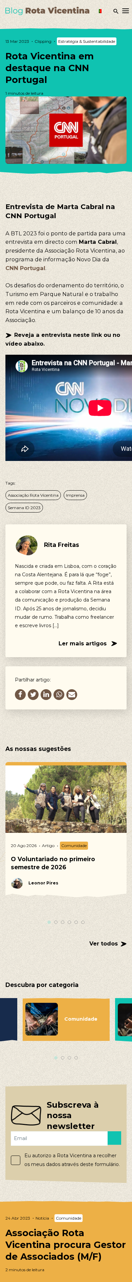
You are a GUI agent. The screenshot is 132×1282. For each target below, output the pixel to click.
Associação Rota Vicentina (33, 495)
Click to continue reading (66, 1243)
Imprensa (75, 495)
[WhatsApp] (58, 694)
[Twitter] (33, 694)
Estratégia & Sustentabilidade (86, 41)
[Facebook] (20, 694)
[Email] (71, 694)
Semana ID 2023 (24, 507)
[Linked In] (46, 694)
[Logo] (47, 11)
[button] (103, 11)
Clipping (43, 41)
